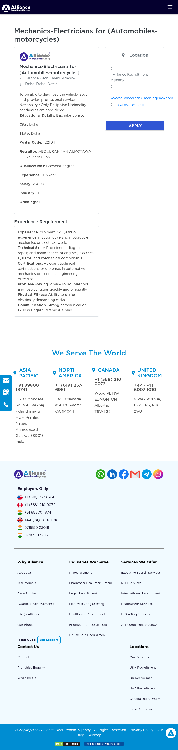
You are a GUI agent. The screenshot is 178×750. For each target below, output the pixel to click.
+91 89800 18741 (27, 387)
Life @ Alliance (28, 614)
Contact (23, 657)
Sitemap (95, 735)
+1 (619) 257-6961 (69, 387)
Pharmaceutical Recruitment (90, 583)
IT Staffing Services (135, 614)
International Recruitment (140, 593)
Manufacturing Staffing (86, 604)
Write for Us (26, 678)
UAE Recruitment (143, 688)
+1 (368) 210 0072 (107, 381)
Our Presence (140, 657)
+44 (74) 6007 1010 (145, 387)
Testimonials (26, 583)
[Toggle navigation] (170, 7)
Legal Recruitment (83, 593)
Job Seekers (49, 640)
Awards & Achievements (35, 604)
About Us (24, 572)
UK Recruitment (142, 678)
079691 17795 (36, 535)
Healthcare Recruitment (87, 614)
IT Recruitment (80, 572)
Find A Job (27, 640)
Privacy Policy (141, 730)
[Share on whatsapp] (100, 474)
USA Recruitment (143, 667)
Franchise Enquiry (31, 667)
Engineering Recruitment (88, 624)
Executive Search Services (141, 572)
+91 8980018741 (130, 105)
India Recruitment (143, 709)
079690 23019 (36, 528)
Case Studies (27, 593)
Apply (135, 125)
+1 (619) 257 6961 (39, 497)
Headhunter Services (137, 604)
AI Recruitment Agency (139, 624)
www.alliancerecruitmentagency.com (142, 98)
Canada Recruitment (145, 699)
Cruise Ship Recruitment (87, 635)
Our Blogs (25, 624)
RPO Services (131, 583)
